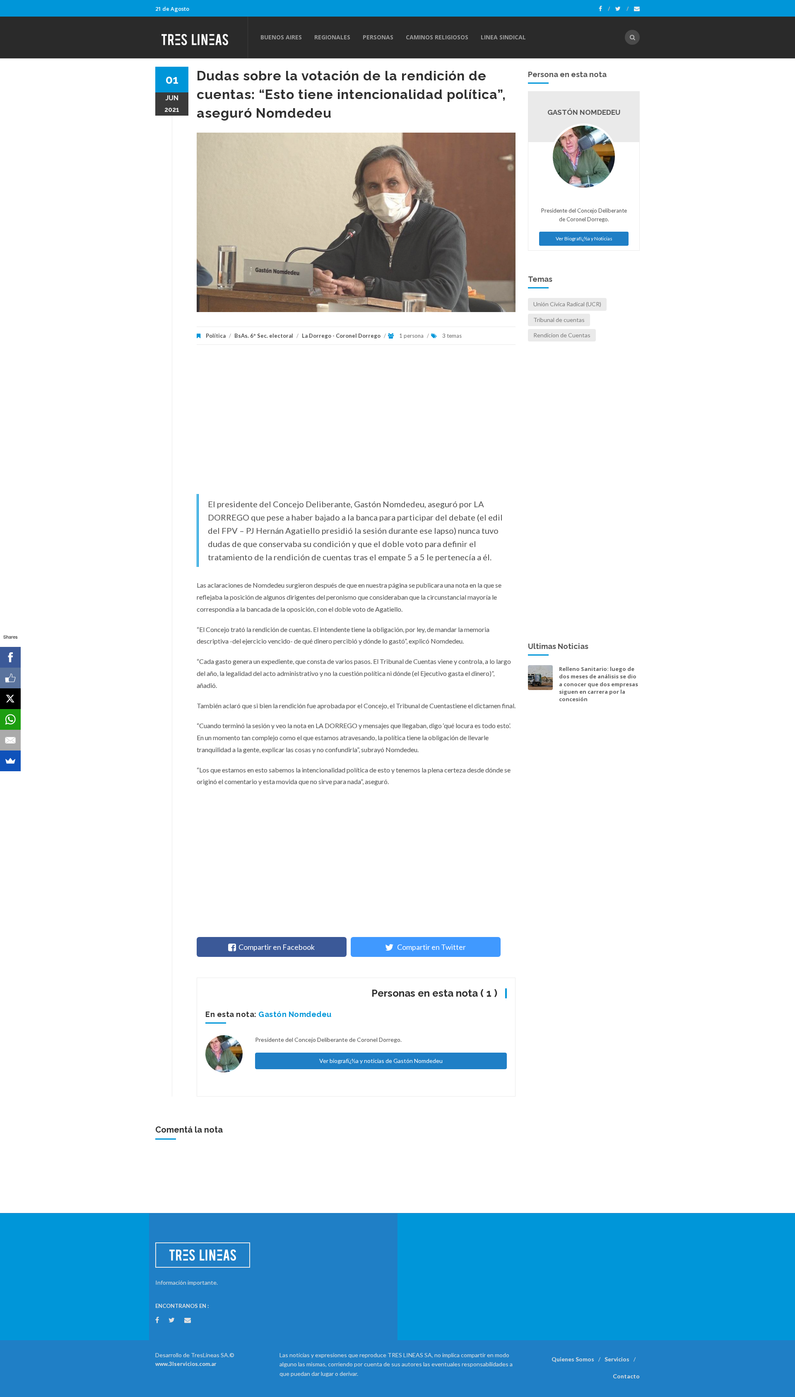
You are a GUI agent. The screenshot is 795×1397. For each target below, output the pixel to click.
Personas (378, 37)
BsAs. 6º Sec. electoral (263, 335)
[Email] (10, 740)
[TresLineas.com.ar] (201, 37)
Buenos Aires (281, 37)
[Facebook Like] (10, 678)
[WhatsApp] (10, 719)
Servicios (617, 1359)
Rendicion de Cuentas (561, 335)
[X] (10, 698)
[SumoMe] (10, 761)
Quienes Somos (573, 1359)
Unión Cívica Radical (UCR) (567, 303)
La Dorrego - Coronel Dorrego (341, 335)
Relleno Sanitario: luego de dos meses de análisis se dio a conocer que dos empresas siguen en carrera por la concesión (598, 684)
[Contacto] (637, 9)
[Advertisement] (356, 424)
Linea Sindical (503, 37)
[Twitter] (622, 9)
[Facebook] (604, 9)
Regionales (332, 37)
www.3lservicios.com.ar (186, 1364)
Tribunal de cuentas (559, 319)
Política (216, 335)
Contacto (626, 1376)
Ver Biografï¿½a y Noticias (584, 238)
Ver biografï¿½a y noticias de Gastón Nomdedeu (381, 1060)
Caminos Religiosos (437, 37)
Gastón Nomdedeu (295, 1014)
